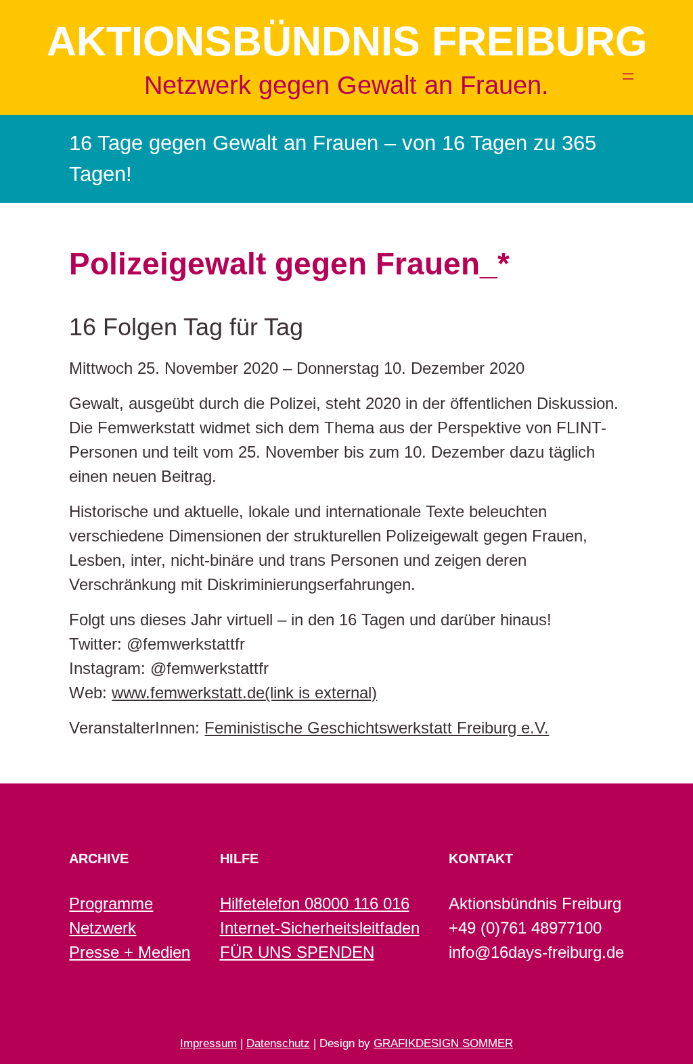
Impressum (208, 1043)
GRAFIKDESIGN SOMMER (443, 1043)
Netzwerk (102, 928)
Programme (111, 903)
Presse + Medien (129, 952)
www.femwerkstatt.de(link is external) (244, 692)
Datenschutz (278, 1043)
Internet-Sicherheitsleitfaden (320, 928)
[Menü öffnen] (628, 76)
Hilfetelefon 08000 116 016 (314, 903)
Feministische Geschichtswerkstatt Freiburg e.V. (376, 728)
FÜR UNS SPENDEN (297, 952)
